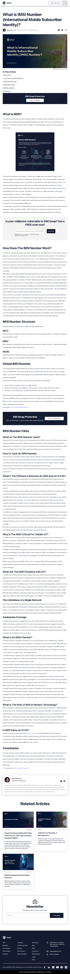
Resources (35, 942)
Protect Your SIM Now (35, 100)
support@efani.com (55, 951)
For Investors (21, 951)
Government (6, 948)
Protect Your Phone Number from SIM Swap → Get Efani (35, 972)
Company (20, 942)
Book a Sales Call (55, 3)
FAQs (33, 948)
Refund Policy (36, 954)
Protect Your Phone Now (54, 418)
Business (5, 945)
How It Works (6, 951)
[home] (7, 3)
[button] (65, 3)
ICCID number (32, 733)
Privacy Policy (28, 967)
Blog (33, 945)
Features (5, 954)
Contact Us (35, 951)
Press (33, 959)
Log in (33, 957)
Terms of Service (37, 967)
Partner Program (22, 954)
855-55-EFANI (54, 954)
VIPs (4, 942)
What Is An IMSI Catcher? (20, 768)
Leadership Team (22, 945)
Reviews (19, 948)
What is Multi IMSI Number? (19, 407)
